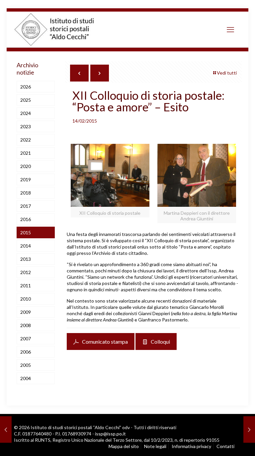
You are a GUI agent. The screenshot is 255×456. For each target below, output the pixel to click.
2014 (25, 246)
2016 (25, 219)
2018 (25, 193)
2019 (25, 179)
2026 (25, 86)
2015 (25, 232)
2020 (25, 166)
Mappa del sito (124, 446)
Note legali (155, 446)
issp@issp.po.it (110, 433)
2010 (25, 299)
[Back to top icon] (221, 442)
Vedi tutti (227, 73)
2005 (25, 365)
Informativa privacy (191, 446)
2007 (25, 338)
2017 (25, 206)
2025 (25, 100)
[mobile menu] (230, 29)
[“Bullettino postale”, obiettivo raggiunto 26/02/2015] (249, 429)
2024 (25, 113)
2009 (25, 312)
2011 (25, 285)
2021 (25, 153)
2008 (25, 325)
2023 (25, 126)
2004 (25, 378)
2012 (25, 272)
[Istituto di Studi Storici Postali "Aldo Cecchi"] (61, 29)
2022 (25, 139)
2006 (25, 352)
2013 (25, 259)
